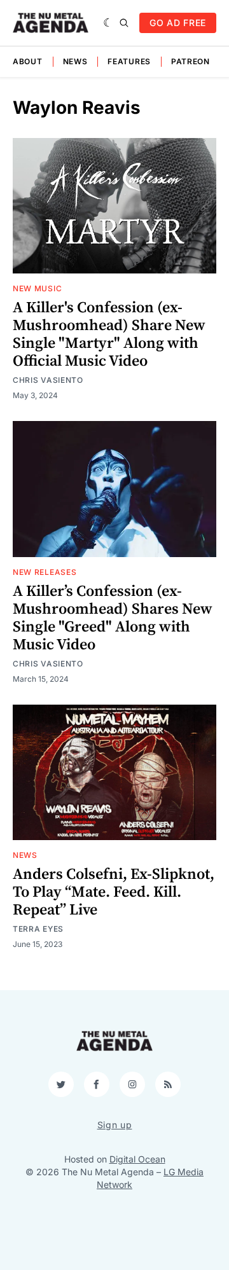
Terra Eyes (38, 929)
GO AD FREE (177, 22)
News (75, 61)
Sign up (114, 1124)
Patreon (190, 61)
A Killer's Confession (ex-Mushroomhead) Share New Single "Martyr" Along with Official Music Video (109, 334)
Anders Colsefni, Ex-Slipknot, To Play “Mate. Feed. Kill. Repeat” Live (113, 892)
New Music (37, 288)
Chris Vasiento (48, 380)
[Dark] (108, 23)
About (28, 61)
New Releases (44, 572)
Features (129, 61)
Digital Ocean (137, 1159)
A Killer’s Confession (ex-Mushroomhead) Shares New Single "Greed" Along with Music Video (112, 618)
